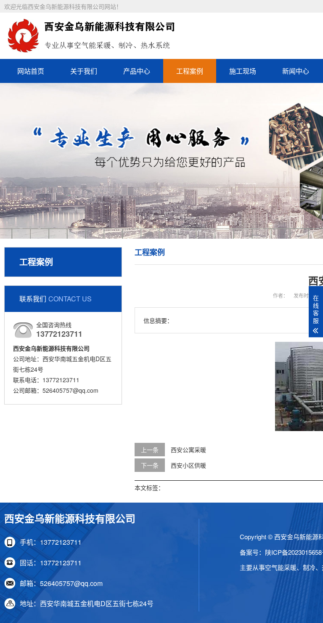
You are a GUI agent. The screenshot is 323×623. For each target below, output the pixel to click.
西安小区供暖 (188, 465)
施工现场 (242, 71)
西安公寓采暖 (188, 449)
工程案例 (189, 71)
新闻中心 (295, 71)
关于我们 (83, 71)
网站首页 (30, 71)
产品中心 (136, 71)
